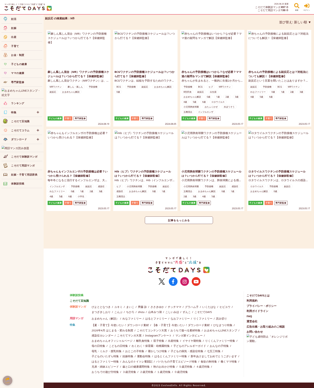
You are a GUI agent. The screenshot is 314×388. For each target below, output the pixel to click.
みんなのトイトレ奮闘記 (137, 361)
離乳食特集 (143, 340)
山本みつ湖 (155, 312)
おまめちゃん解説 (71, 91)
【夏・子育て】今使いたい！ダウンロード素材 (121, 325)
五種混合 (188, 111)
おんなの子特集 (220, 346)
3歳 (236, 96)
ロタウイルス (218, 101)
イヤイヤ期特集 (192, 340)
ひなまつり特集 (223, 325)
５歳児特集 (186, 366)
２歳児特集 (147, 372)
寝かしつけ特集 (158, 351)
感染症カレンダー (103, 335)
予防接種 (93, 86)
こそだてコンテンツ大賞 (152, 330)
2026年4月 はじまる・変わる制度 (113, 330)
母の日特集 (99, 346)
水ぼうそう (229, 106)
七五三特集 (214, 351)
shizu (141, 312)
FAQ (249, 316)
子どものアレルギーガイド (190, 346)
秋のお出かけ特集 (164, 366)
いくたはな (209, 307)
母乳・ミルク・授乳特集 (107, 351)
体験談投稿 (76, 295)
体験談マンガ (78, 306)
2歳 (227, 96)
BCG (118, 86)
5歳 (194, 101)
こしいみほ (172, 312)
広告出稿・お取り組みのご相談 (266, 326)
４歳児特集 (203, 366)
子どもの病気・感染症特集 (187, 351)
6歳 (204, 101)
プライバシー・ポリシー (262, 306)
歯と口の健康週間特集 (136, 366)
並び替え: (293, 22)
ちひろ (130, 312)
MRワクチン (56, 86)
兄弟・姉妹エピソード (106, 366)
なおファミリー (180, 318)
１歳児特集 (164, 372)
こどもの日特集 (119, 346)
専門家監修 (80, 118)
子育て (68, 118)
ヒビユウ (225, 307)
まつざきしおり (101, 312)
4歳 (185, 101)
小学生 (81, 196)
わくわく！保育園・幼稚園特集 (151, 346)
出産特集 (174, 340)
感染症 (101, 186)
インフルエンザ (205, 111)
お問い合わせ (255, 331)
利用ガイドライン (257, 311)
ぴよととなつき (101, 307)
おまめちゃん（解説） (106, 318)
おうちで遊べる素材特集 (185, 330)
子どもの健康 (55, 118)
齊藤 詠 (143, 307)
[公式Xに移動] (161, 281)
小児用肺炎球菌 (191, 106)
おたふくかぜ (211, 106)
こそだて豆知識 (79, 300)
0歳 (118, 91)
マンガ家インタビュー (189, 335)
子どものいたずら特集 (106, 356)
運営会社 (252, 321)
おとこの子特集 (135, 351)
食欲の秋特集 (209, 361)
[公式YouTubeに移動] (196, 281)
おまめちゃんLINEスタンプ (221, 330)
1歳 (218, 96)
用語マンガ (76, 318)
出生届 (213, 91)
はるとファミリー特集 (106, 361)
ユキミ (118, 307)
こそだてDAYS (203, 312)
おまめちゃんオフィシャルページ (112, 340)
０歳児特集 (181, 372)
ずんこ (187, 312)
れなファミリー (258, 91)
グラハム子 (192, 307)
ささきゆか (157, 307)
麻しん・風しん (75, 86)
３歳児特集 (129, 372)
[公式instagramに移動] (184, 281)
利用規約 (252, 300)
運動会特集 (144, 356)
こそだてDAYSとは (258, 295)
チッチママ (175, 307)
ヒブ (211, 86)
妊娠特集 (128, 356)
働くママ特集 (229, 361)
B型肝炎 (188, 91)
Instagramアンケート (158, 335)
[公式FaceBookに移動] (173, 281)
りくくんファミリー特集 (220, 340)
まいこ (130, 307)
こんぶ (118, 312)
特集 (72, 324)
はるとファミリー (156, 318)
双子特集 (159, 340)
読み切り (221, 318)
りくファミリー (203, 318)
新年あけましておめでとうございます (214, 356)
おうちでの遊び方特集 (106, 372)
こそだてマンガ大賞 (129, 335)
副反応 (53, 91)
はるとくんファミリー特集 (171, 356)
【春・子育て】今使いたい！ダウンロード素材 (181, 325)
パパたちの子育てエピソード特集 (177, 361)
